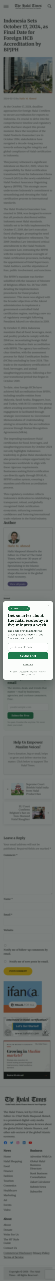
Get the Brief (28, 656)
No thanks (28, 664)
